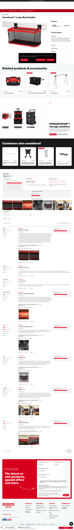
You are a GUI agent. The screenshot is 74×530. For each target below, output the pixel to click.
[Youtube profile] (5, 514)
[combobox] (53, 477)
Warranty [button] (53, 54)
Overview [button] (53, 36)
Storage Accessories (13, 10)
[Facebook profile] (8, 514)
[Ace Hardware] (10, 519)
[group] (9, 528)
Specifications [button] (54, 48)
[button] (61, 24)
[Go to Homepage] (8, 505)
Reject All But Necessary (40, 59)
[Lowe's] (4, 519)
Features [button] (53, 45)
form (52, 493)
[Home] (2, 10)
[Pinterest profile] (10, 514)
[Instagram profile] (3, 514)
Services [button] (53, 57)
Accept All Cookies (50, 59)
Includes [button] (53, 51)
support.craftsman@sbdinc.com (43, 494)
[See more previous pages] (6, 10)
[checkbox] (38, 481)
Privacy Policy (55, 492)
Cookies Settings (24, 59)
